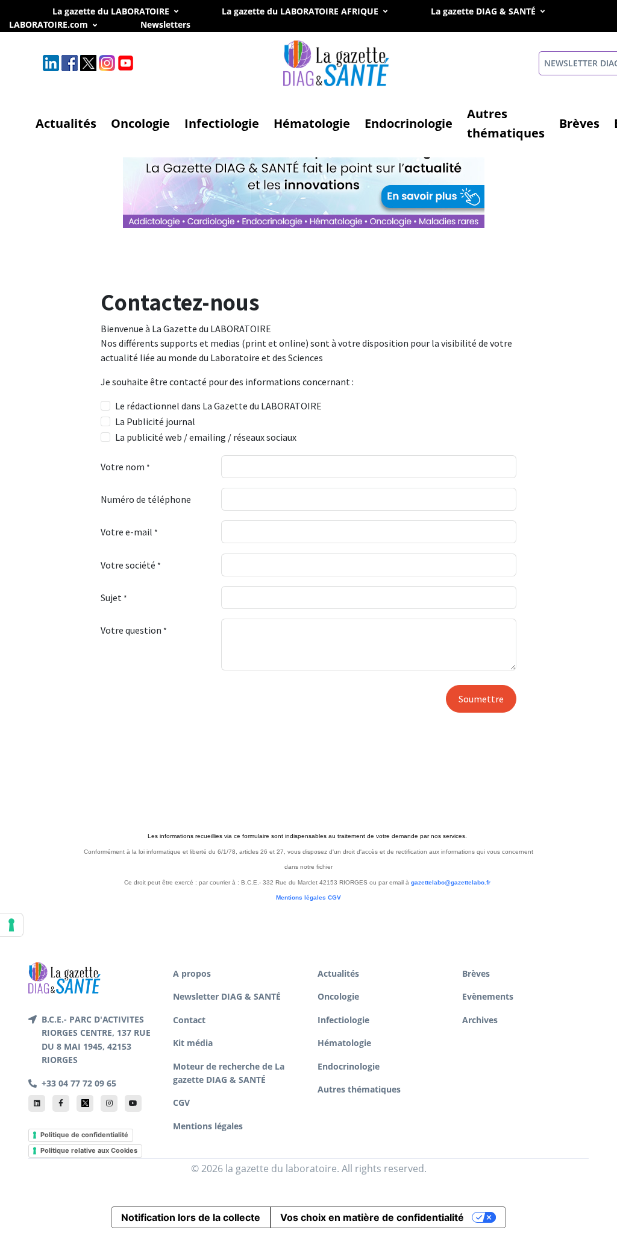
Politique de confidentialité (84, 1135)
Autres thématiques (506, 123)
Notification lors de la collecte (190, 1217)
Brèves (579, 123)
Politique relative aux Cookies (88, 1150)
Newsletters (178, 24)
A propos (192, 973)
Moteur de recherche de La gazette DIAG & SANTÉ (228, 1073)
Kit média (193, 1043)
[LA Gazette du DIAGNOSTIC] (305, 181)
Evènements (487, 996)
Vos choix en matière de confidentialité (372, 1217)
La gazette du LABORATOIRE (110, 11)
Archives (480, 1020)
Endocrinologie (409, 123)
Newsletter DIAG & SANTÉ (227, 996)
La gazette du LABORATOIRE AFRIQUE (300, 11)
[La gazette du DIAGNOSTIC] (337, 62)
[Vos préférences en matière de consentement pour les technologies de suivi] (11, 924)
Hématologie (312, 123)
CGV (334, 897)
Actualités (66, 123)
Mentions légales (301, 897)
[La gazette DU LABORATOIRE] (64, 976)
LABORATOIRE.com (48, 24)
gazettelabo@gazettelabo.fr (450, 882)
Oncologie (140, 123)
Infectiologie (221, 123)
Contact (189, 1020)
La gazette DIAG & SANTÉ (483, 11)
